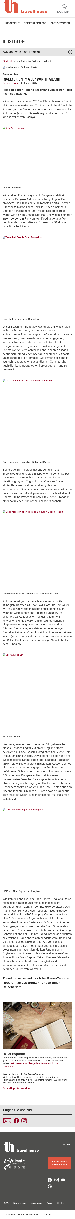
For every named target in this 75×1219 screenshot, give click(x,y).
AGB (6, 1203)
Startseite (8, 61)
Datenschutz (19, 1203)
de (63, 1144)
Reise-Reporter (14, 1054)
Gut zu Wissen (60, 23)
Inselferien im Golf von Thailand (33, 61)
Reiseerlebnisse (35, 23)
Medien (60, 1203)
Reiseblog (14, 41)
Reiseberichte (10, 74)
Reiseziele (12, 23)
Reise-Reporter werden (16, 1088)
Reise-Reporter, (12, 83)
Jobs (49, 1203)
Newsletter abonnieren (59, 1163)
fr (69, 1144)
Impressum (36, 1203)
